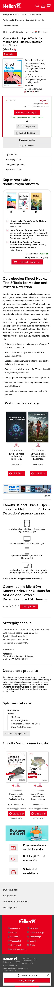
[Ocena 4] (35, 77)
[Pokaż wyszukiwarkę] (37, 6)
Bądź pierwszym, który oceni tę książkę (35, 80)
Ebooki (24, 14)
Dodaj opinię (29, 606)
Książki (16, 14)
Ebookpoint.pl (35, 937)
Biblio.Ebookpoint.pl (18, 949)
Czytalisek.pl (15, 945)
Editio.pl (13, 933)
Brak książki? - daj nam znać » (34, 858)
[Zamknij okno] (47, 975)
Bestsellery (40, 20)
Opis (11, 154)
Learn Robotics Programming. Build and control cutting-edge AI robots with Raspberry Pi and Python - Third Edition (29, 233)
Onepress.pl (15, 928)
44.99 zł (40, 473)
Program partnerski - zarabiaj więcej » (35, 847)
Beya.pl (33, 941)
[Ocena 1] (26, 77)
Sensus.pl (34, 928)
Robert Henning (16, 250)
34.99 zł (18, 473)
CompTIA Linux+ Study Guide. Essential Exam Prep (38, 798)
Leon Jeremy (16, 464)
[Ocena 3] (32, 77)
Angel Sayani (38, 805)
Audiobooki (8, 20)
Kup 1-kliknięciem (27, 133)
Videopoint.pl (15, 941)
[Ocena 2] (29, 77)
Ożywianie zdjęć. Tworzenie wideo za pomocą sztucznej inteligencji (38, 459)
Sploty (32, 945)
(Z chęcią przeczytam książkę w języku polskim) (35, 68)
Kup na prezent (28, 126)
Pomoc (37, 578)
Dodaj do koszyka (26, 112)
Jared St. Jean (37, 60)
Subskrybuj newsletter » (30, 871)
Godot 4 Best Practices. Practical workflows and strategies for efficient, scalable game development (28, 244)
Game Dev (8, 659)
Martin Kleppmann (14, 805)
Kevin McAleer (26, 238)
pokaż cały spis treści (17, 733)
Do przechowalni (27, 146)
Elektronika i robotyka (12, 656)
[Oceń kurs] (11, 606)
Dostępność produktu (15, 164)
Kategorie (7, 14)
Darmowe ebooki (11, 25)
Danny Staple (15, 238)
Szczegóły (14, 159)
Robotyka (29, 656)
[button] (47, 426)
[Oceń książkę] (35, 77)
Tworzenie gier (21, 659)
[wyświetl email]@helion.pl (18, 968)
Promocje (19, 20)
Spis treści (14, 169)
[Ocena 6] (41, 77)
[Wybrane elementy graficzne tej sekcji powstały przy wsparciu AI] (49, 496)
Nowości (29, 20)
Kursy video (35, 14)
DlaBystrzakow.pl (37, 933)
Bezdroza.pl (15, 937)
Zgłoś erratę (8, 649)
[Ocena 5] (38, 77)
